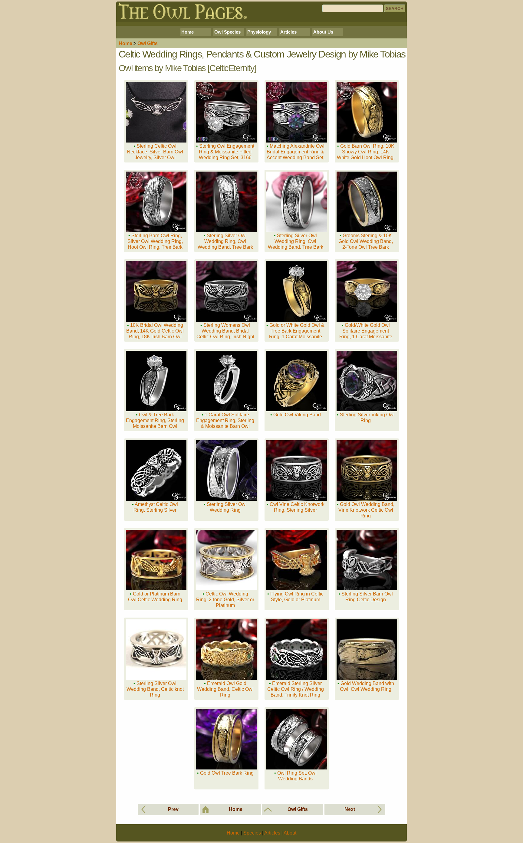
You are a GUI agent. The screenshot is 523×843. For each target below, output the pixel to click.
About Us (323, 31)
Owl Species (227, 31)
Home (187, 31)
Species (252, 832)
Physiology (259, 31)
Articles (288, 31)
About (290, 832)
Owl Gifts (147, 43)
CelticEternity (231, 68)
